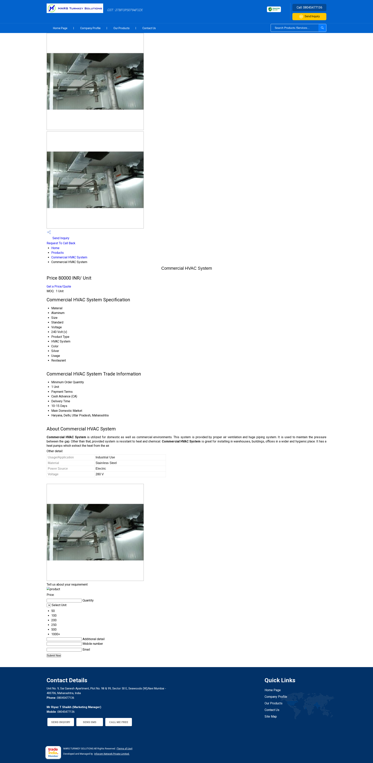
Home (55, 248)
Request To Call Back (61, 243)
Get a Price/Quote (59, 286)
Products (57, 253)
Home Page (60, 28)
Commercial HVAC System (69, 257)
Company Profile (90, 28)
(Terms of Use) (124, 748)
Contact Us (149, 28)
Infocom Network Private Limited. (112, 754)
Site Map (271, 716)
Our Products (121, 28)
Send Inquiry (312, 16)
